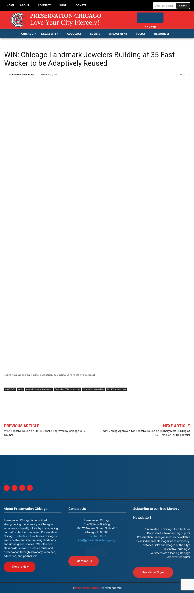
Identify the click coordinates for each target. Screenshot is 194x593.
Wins (20, 389)
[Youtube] (30, 488)
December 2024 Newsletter (67, 389)
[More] (69, 84)
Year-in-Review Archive (93, 389)
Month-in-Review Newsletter (39, 389)
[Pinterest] (34, 84)
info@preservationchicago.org (97, 540)
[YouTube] (187, 24)
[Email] (51, 84)
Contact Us (77, 509)
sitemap (96, 552)
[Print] (60, 84)
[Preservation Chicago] (56, 20)
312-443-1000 (97, 536)
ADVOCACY (10, 389)
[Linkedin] (25, 84)
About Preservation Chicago (26, 509)
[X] (16, 84)
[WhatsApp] (43, 84)
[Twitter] (178, 16)
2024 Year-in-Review (116, 389)
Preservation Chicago (23, 74)
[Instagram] (186, 16)
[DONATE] (150, 18)
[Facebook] (170, 16)
